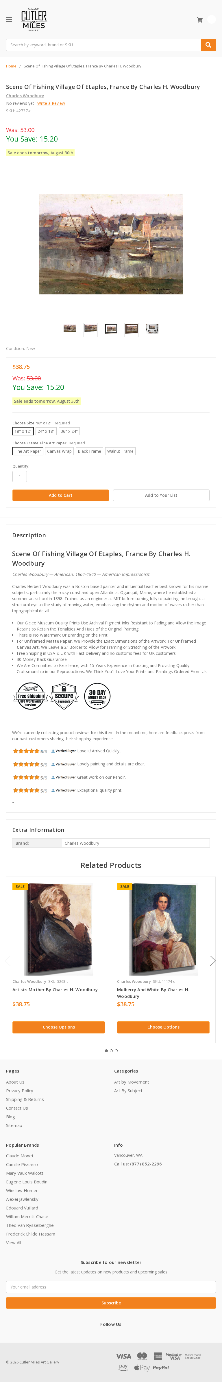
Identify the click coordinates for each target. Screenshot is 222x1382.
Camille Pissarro (22, 1164)
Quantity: (20, 466)
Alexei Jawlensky (22, 1199)
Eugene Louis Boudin (26, 1182)
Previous (7, 960)
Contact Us (17, 1108)
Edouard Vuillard (22, 1208)
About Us (15, 1082)
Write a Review (51, 103)
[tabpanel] (58, 960)
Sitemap (14, 1125)
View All (13, 1242)
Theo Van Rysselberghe (30, 1225)
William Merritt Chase (27, 1216)
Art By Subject (128, 1090)
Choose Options (59, 1027)
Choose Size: (41, 423)
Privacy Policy (19, 1090)
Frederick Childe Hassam (30, 1234)
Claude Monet (20, 1156)
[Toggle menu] (9, 19)
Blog (10, 1116)
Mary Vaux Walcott (24, 1173)
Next (213, 960)
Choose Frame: (48, 443)
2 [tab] (111, 1050)
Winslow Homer (22, 1190)
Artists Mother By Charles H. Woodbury (55, 989)
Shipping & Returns (25, 1099)
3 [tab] (116, 1050)
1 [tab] (106, 1050)
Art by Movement (131, 1082)
